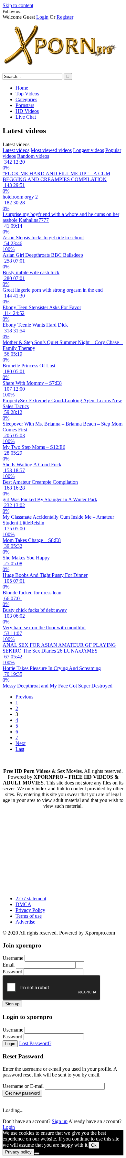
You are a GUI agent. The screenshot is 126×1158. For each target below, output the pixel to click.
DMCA (23, 904)
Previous (24, 696)
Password (12, 971)
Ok (94, 1145)
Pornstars (25, 105)
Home (22, 88)
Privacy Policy (30, 910)
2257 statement (31, 898)
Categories (26, 99)
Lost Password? (35, 1043)
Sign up (12, 1003)
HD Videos (27, 111)
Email (9, 965)
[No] (36, 1153)
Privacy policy (18, 1152)
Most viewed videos (51, 150)
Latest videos (16, 150)
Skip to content (18, 5)
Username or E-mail (23, 1086)
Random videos (33, 156)
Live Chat (26, 117)
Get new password (22, 1093)
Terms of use (29, 916)
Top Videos (27, 93)
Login (42, 17)
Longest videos (88, 150)
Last (20, 749)
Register (65, 17)
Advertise (25, 922)
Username (13, 958)
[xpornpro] (61, 70)
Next (21, 743)
